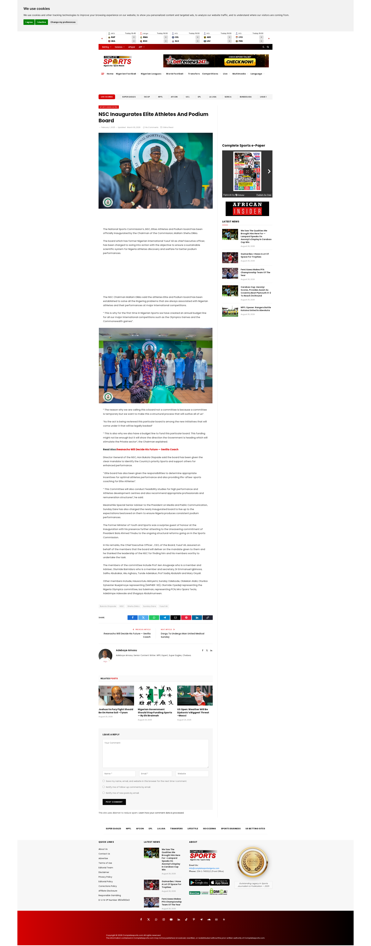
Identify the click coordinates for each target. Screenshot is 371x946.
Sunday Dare (149, 606)
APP (140, 46)
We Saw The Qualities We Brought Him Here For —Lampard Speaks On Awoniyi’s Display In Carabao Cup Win (256, 236)
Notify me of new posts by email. (122, 793)
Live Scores (107, 97)
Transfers (194, 73)
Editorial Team (106, 867)
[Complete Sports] (117, 61)
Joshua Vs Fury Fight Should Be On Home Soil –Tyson (116, 711)
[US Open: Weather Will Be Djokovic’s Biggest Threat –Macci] (195, 696)
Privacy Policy (105, 876)
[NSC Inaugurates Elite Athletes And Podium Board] (156, 207)
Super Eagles (129, 97)
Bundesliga (246, 97)
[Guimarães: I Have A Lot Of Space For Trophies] (230, 257)
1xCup (147, 97)
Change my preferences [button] (63, 22)
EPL (199, 97)
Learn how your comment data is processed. (161, 812)
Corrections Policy (108, 886)
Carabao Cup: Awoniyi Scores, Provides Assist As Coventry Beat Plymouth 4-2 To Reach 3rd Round (256, 291)
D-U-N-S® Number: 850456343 (114, 900)
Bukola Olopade (108, 606)
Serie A (228, 97)
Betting (105, 46)
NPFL (160, 97)
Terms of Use (105, 863)
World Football (174, 73)
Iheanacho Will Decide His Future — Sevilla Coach (147, 449)
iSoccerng (209, 828)
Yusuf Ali (164, 606)
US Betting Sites (255, 828)
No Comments (152, 127)
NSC (122, 606)
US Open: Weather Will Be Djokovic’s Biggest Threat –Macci (193, 712)
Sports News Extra (109, 107)
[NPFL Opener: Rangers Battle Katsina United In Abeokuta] (230, 311)
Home (110, 73)
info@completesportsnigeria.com (204, 868)
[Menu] (102, 73)
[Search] (267, 47)
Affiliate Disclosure (108, 890)
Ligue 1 (263, 97)
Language (256, 73)
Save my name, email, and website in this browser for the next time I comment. (146, 781)
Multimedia (239, 73)
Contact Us (104, 853)
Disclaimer (104, 872)
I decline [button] (41, 22)
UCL (187, 97)
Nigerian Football (126, 73)
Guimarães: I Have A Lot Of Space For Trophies (255, 255)
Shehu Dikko (134, 606)
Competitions (210, 73)
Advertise (103, 858)
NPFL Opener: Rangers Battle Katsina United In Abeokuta (256, 309)
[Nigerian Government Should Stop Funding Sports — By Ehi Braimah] (155, 696)
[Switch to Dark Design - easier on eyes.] (263, 47)
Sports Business (231, 828)
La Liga (212, 97)
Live (225, 73)
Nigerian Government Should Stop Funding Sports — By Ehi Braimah (155, 712)
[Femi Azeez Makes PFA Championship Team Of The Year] (230, 273)
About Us (103, 849)
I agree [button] (29, 22)
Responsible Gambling (110, 895)
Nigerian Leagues (151, 73)
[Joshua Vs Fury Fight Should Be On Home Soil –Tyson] (116, 696)
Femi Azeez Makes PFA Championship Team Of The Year (255, 272)
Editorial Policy (106, 881)
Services (118, 46)
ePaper (131, 46)
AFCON (174, 97)
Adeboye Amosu (126, 650)
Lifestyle (193, 828)
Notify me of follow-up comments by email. (128, 787)
